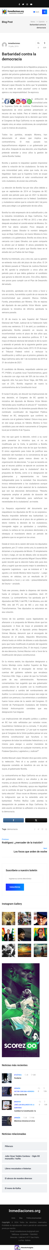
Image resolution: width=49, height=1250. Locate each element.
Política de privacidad (34, 1218)
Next (45, 848)
